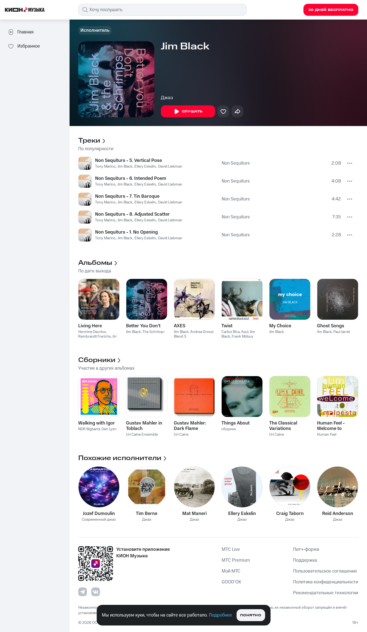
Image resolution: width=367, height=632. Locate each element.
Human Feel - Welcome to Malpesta (331, 425)
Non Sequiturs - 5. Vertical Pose (128, 160)
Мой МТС (231, 571)
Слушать (192, 111)
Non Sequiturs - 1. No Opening (126, 232)
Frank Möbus (242, 336)
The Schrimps (153, 332)
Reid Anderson (337, 513)
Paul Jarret (341, 332)
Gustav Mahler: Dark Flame (190, 425)
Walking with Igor (96, 423)
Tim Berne (146, 513)
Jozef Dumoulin (99, 513)
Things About (235, 423)
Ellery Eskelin (145, 166)
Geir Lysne (110, 429)
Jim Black (125, 166)
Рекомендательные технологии (325, 593)
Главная (25, 32)
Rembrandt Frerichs (94, 336)
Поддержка (305, 560)
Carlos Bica (230, 332)
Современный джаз (99, 519)
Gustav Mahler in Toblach (144, 425)
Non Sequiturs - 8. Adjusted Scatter (132, 214)
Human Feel (326, 434)
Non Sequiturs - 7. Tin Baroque (127, 196)
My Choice (280, 326)
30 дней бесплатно (330, 10)
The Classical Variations (283, 425)
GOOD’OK (231, 582)
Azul (244, 332)
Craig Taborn (290, 513)
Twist (227, 326)
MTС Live (231, 549)
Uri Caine (181, 434)
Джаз (167, 98)
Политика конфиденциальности (325, 582)
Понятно (250, 615)
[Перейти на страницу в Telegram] (82, 591)
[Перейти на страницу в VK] (95, 591)
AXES (179, 326)
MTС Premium (236, 560)
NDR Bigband (89, 429)
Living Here (90, 326)
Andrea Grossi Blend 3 (194, 334)
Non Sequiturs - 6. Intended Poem (130, 178)
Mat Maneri (194, 513)
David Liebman (170, 166)
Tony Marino (105, 166)
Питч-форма (306, 549)
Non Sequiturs (236, 163)
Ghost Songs (330, 326)
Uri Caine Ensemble (142, 434)
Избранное (28, 46)
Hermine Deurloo (92, 332)
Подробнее (220, 615)
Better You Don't (143, 326)
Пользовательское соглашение (325, 571)
